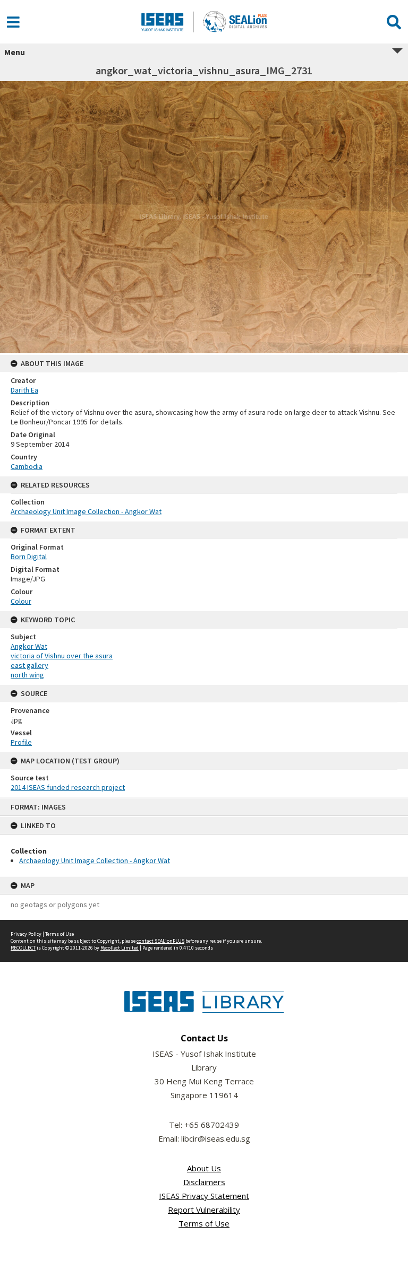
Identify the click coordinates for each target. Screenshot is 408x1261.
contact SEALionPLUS (160, 940)
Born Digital (29, 556)
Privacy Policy (26, 933)
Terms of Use (59, 933)
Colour (21, 601)
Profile (21, 742)
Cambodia (26, 466)
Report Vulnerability (204, 1209)
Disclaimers (204, 1182)
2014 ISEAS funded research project (68, 787)
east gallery (29, 665)
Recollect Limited (119, 947)
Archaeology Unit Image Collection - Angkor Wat (94, 860)
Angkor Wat (29, 646)
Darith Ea (24, 390)
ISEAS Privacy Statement (204, 1195)
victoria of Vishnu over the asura (62, 655)
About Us (204, 1168)
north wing (27, 675)
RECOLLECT (23, 947)
